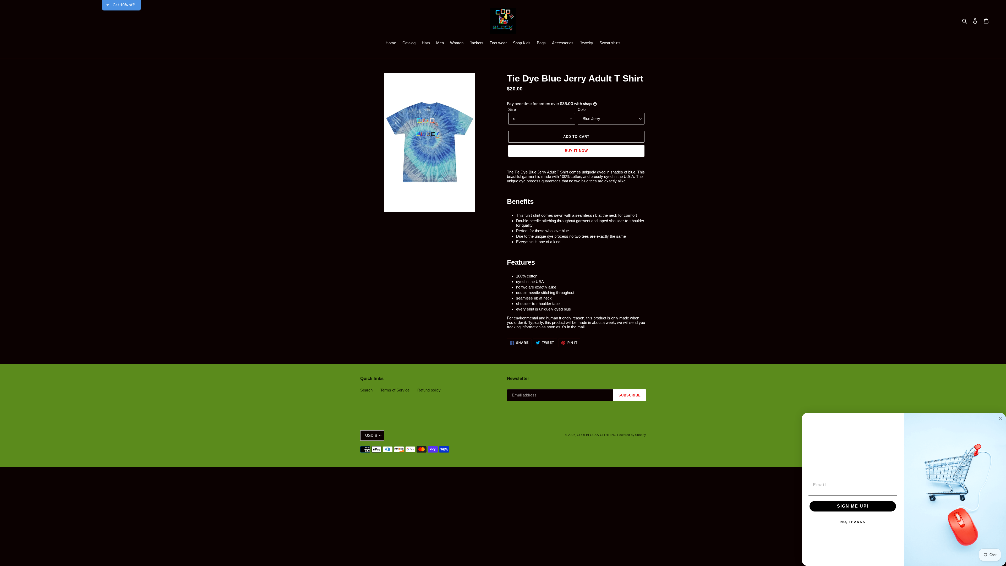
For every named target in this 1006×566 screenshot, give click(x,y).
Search (366, 390)
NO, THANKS (852, 522)
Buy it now (576, 151)
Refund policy (429, 390)
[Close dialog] (1000, 418)
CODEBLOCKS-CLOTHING (596, 435)
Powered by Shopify (631, 435)
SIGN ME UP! (853, 506)
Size (512, 109)
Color (582, 109)
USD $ (371, 435)
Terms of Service (394, 390)
